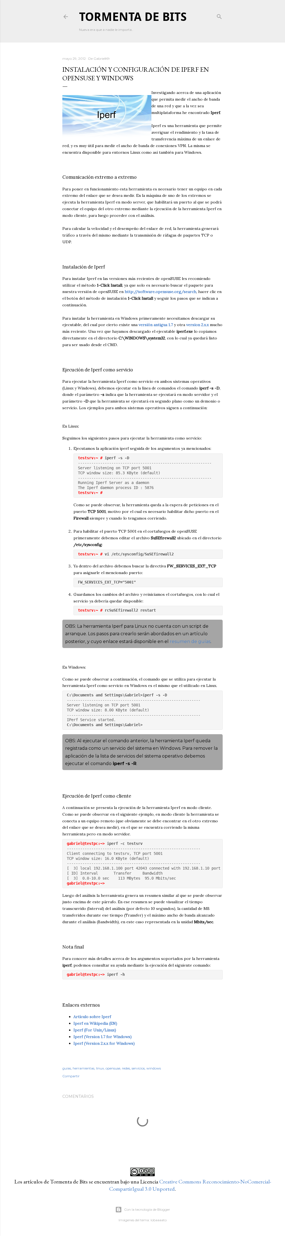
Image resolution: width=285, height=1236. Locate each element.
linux (100, 1068)
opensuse (112, 1068)
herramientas (83, 1068)
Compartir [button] (71, 1076)
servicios (138, 1068)
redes (126, 1068)
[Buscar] (219, 15)
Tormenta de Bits (133, 17)
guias (66, 1068)
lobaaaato (159, 1220)
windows (153, 1068)
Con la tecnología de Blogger (147, 1209)
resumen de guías (190, 641)
